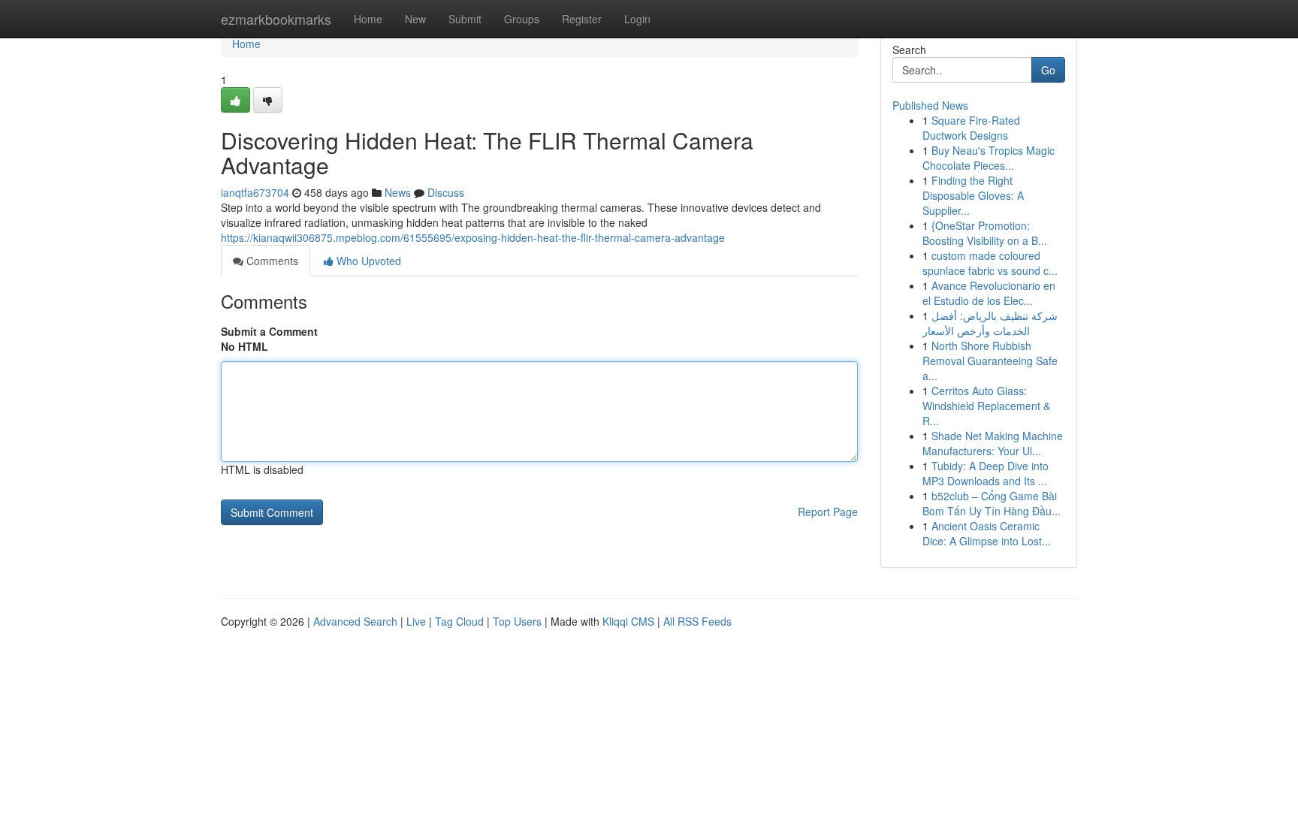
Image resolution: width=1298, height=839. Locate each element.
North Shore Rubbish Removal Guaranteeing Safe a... (990, 360)
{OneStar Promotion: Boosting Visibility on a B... (984, 233)
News (398, 192)
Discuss (445, 192)
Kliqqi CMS (628, 621)
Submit (464, 18)
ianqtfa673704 (255, 192)
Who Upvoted (367, 260)
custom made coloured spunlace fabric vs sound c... (990, 263)
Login (637, 18)
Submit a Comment (269, 331)
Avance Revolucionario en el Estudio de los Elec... (988, 293)
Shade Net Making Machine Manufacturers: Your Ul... (992, 443)
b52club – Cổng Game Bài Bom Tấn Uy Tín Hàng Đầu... (991, 503)
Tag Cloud (459, 621)
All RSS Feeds (697, 621)
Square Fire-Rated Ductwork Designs (971, 128)
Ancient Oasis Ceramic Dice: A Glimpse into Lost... (986, 533)
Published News (930, 105)
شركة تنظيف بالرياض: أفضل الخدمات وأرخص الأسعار (990, 323)
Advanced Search (355, 621)
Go (1048, 69)
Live (416, 621)
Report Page (828, 511)
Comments (270, 260)
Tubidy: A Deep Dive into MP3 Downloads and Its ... (985, 473)
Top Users (517, 621)
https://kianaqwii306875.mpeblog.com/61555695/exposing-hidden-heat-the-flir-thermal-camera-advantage (473, 237)
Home (368, 18)
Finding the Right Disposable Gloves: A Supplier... (973, 195)
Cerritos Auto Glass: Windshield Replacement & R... (986, 405)
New (415, 18)
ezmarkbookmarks (276, 19)
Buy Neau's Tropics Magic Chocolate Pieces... (988, 158)
